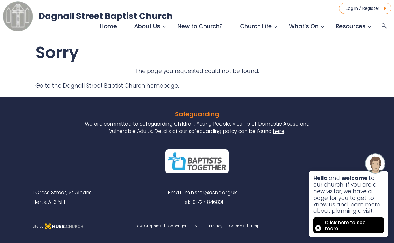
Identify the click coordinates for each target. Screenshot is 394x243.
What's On (303, 26)
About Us (147, 26)
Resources (350, 26)
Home (108, 26)
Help (255, 226)
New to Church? (200, 26)
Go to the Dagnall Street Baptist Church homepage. (107, 86)
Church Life (256, 26)
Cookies (236, 226)
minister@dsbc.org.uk (211, 192)
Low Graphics (148, 226)
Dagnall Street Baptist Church (106, 16)
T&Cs (197, 226)
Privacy (215, 226)
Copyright (177, 226)
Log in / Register (362, 8)
